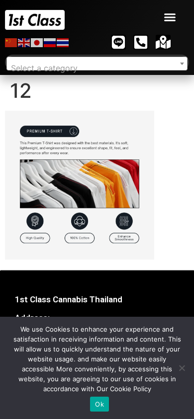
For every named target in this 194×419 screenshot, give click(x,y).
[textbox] (97, 68)
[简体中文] (11, 42)
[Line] (118, 42)
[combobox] (97, 63)
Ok (99, 404)
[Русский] (50, 42)
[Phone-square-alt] (140, 42)
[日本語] (37, 42)
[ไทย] (63, 42)
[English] (24, 42)
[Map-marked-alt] (163, 42)
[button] (170, 17)
